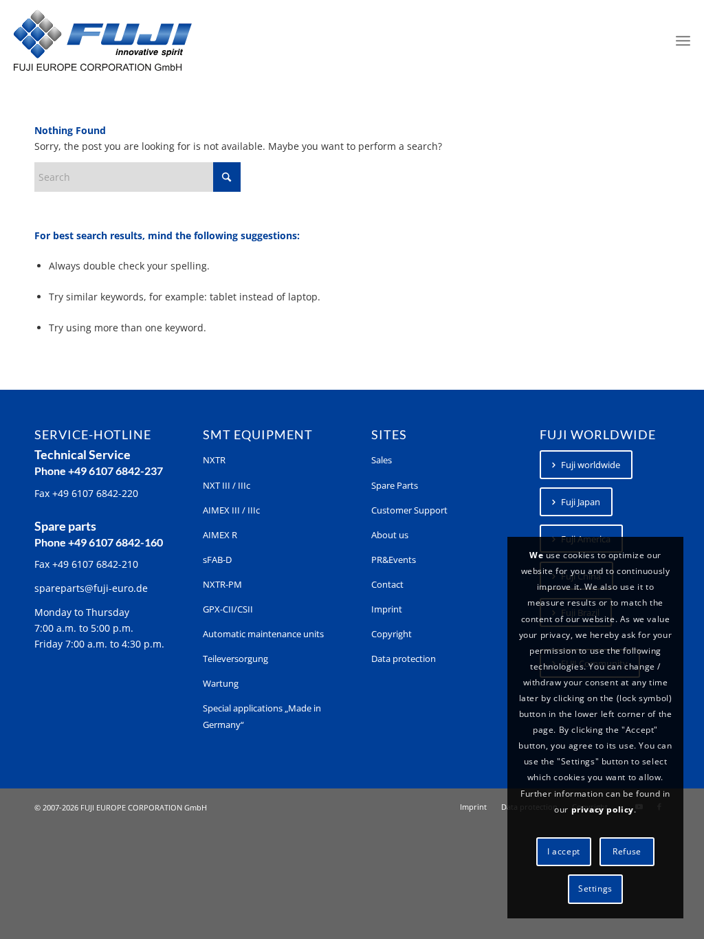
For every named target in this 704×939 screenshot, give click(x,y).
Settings (595, 888)
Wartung (221, 683)
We (536, 555)
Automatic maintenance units (263, 634)
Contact (387, 584)
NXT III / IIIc (226, 485)
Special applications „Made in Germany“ (262, 716)
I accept (563, 851)
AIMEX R (220, 535)
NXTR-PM (222, 584)
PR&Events (393, 559)
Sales (381, 460)
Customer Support (409, 510)
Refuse (627, 851)
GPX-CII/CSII (228, 609)
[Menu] (683, 40)
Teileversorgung (235, 658)
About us (389, 535)
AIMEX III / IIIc (231, 510)
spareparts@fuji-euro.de (91, 588)
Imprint (386, 609)
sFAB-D (217, 559)
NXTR (214, 460)
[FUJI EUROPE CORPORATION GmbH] (103, 40)
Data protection (403, 658)
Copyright (391, 634)
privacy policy (602, 809)
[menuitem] (683, 40)
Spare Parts (394, 485)
